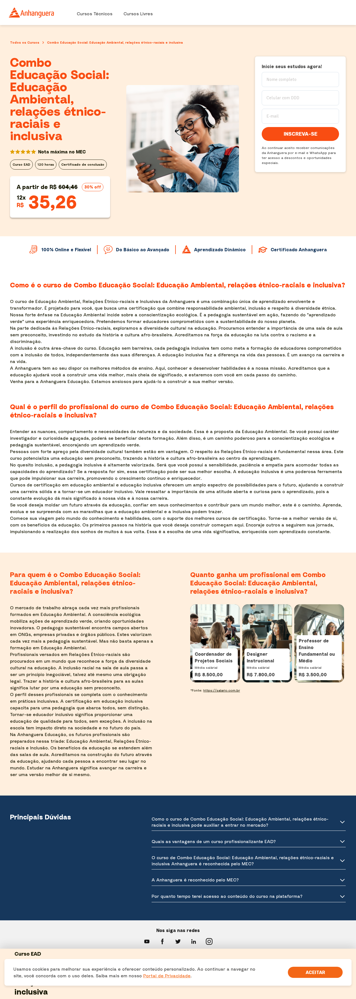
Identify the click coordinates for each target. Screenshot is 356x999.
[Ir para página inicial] (32, 12)
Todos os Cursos (24, 42)
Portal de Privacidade (167, 975)
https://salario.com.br (221, 690)
